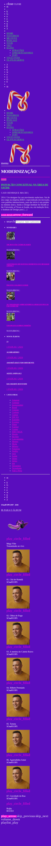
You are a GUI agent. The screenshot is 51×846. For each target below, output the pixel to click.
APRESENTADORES (22, 53)
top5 (15, 55)
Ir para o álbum (11, 510)
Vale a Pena (17, 471)
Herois (15, 434)
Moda (14, 444)
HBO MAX (17, 432)
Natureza (16, 449)
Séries (14, 458)
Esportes (15, 419)
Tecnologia (16, 468)
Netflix (15, 451)
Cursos (15, 415)
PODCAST (12, 40)
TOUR (10, 43)
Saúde (3, 179)
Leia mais (17, 215)
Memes (15, 441)
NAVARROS (13, 36)
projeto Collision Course (17, 285)
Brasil (14, 407)
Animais (15, 402)
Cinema (15, 410)
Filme (14, 424)
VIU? (9, 45)
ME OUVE (12, 38)
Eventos (15, 422)
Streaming (16, 466)
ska (13, 463)
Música (15, 446)
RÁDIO (10, 48)
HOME (10, 33)
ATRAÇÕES (18, 50)
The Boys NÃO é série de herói (19, 244)
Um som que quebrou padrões (19, 325)
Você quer (13, 57)
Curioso (15, 412)
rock (14, 454)
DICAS (15, 417)
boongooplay (17, 405)
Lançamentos (17, 439)
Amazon (15, 400)
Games (15, 429)
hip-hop (15, 436)
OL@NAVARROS (15, 60)
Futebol (15, 427)
